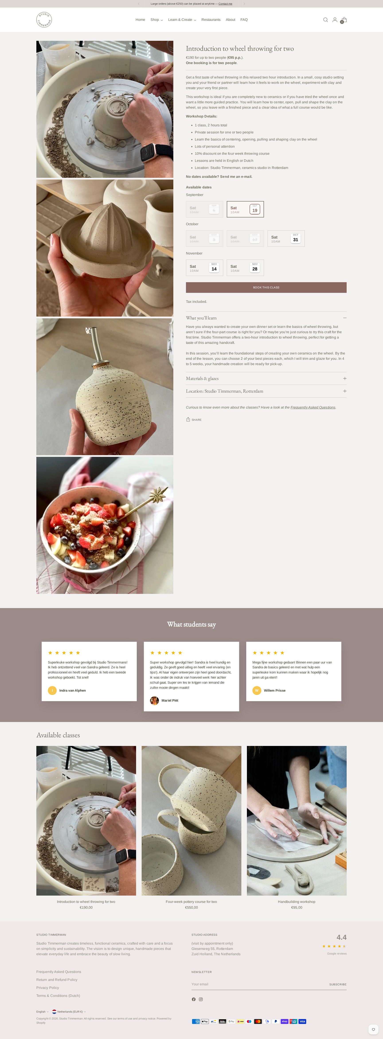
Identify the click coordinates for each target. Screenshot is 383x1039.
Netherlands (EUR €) (70, 1011)
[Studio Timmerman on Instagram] (201, 1000)
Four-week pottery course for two (191, 902)
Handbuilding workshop (296, 902)
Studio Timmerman (70, 1018)
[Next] (244, 4)
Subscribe (338, 984)
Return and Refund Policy (56, 980)
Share (197, 419)
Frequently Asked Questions (58, 972)
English (40, 1011)
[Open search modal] (325, 19)
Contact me (226, 3)
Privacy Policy (47, 988)
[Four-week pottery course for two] (191, 821)
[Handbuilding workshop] (297, 821)
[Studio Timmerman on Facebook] (194, 1000)
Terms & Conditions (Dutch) (58, 996)
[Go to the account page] (334, 19)
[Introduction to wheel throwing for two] (86, 821)
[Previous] (139, 4)
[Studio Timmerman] (44, 19)
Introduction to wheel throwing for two (86, 902)
